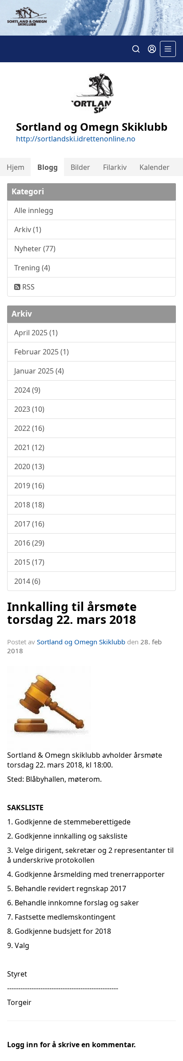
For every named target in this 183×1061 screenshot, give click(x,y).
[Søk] (136, 49)
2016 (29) (29, 543)
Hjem (15, 167)
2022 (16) (29, 428)
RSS (27, 287)
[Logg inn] (152, 49)
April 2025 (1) (36, 333)
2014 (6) (27, 581)
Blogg (47, 167)
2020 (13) (29, 466)
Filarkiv (115, 167)
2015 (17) (29, 562)
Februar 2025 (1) (41, 352)
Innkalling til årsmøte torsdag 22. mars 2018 (72, 612)
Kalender (154, 167)
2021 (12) (29, 447)
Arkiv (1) (27, 229)
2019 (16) (29, 485)
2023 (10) (29, 409)
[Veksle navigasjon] (168, 49)
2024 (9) (27, 390)
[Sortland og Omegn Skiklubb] (91, 18)
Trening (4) (32, 268)
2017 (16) (29, 524)
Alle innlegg (33, 210)
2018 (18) (29, 505)
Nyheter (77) (35, 248)
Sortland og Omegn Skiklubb (81, 641)
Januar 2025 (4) (39, 371)
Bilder (80, 167)
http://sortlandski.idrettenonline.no (75, 139)
